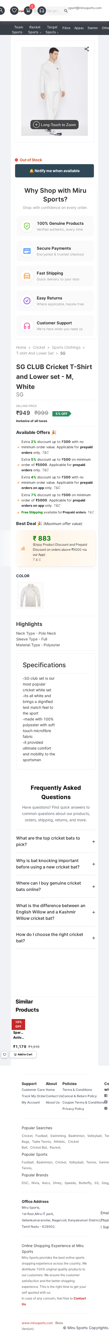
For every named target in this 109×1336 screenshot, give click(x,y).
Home (21, 347)
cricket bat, (39, 1147)
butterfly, (85, 1183)
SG (62, 353)
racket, (55, 1147)
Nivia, (35, 1183)
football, (41, 1136)
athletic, (60, 1142)
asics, (46, 1183)
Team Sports (17, 29)
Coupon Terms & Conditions (83, 1102)
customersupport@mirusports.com (76, 8)
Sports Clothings (66, 347)
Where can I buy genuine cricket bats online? (48, 886)
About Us (53, 1102)
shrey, (57, 1183)
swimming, (58, 1136)
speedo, (71, 1183)
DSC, (25, 1183)
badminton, (77, 1136)
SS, (96, 1183)
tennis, (91, 1162)
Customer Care (33, 1090)
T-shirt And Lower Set (35, 353)
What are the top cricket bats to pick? (48, 841)
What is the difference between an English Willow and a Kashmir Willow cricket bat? (50, 912)
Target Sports (51, 29)
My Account (31, 1102)
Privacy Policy (73, 1109)
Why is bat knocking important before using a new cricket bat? (47, 863)
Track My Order (34, 1096)
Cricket (39, 347)
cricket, (27, 1136)
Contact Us (54, 1096)
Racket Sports (34, 29)
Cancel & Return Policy (79, 1096)
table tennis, (42, 1142)
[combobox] (48, 11)
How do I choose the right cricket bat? (49, 937)
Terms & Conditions (77, 1090)
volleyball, (94, 1136)
